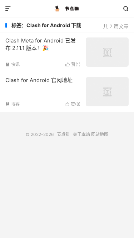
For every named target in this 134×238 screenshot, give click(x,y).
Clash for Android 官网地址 (39, 80)
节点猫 (67, 9)
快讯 (12, 64)
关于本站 (81, 134)
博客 (12, 104)
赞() (72, 64)
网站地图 (99, 134)
